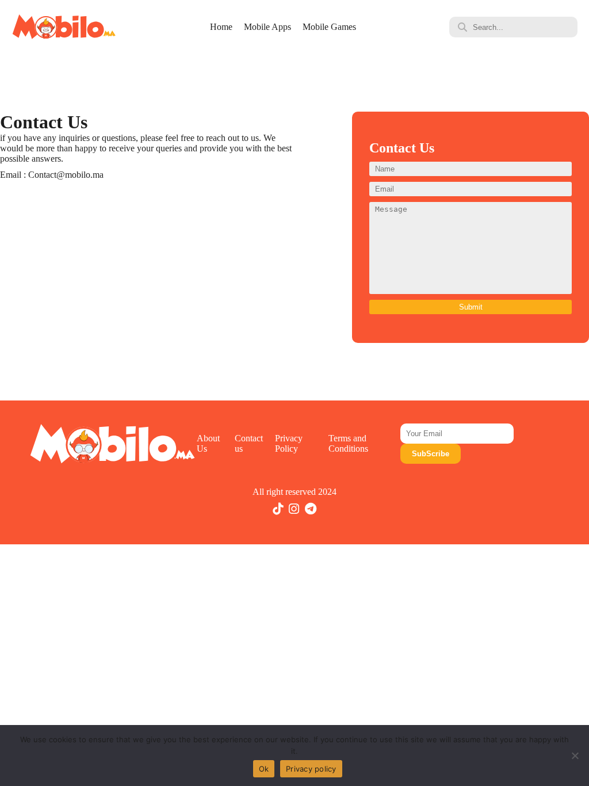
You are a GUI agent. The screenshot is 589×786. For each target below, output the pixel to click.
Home (221, 27)
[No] (574, 755)
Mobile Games (329, 27)
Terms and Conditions (348, 443)
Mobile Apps (267, 27)
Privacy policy (311, 768)
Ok (264, 768)
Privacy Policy (289, 443)
